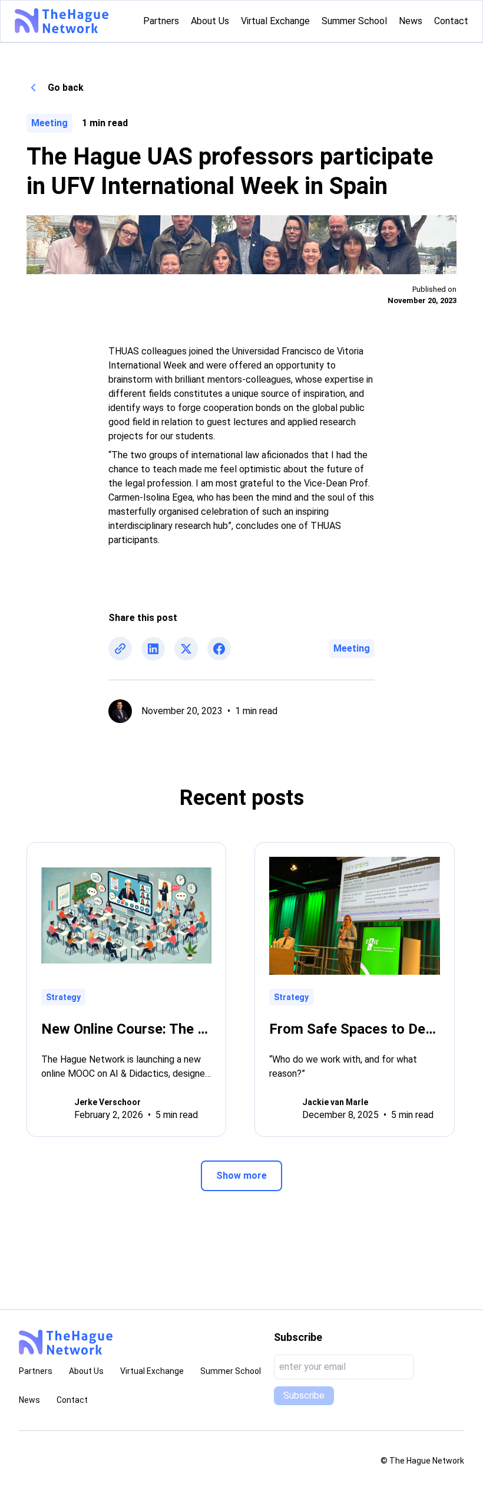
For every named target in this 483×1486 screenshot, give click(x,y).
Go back (66, 87)
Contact (72, 1400)
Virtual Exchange (152, 1371)
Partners (35, 1371)
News (29, 1400)
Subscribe (304, 1395)
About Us (86, 1371)
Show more (241, 1175)
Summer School (230, 1371)
